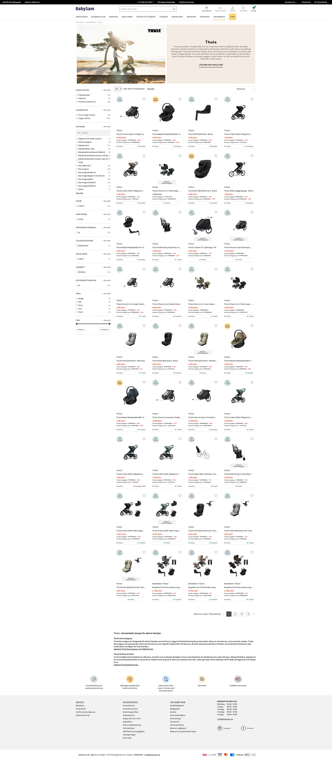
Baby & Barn (127, 17)
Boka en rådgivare (32, 2)
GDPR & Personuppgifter (134, 731)
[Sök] (174, 8)
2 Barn (81, 259)
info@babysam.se (225, 719)
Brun (80, 305)
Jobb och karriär (83, 715)
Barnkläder (177, 17)
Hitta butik (306, 2)
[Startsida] (85, 9)
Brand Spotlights (177, 715)
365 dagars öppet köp (166, 2)
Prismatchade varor (87, 102)
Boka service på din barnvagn (183, 731)
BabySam (80, 705)
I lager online (84, 118)
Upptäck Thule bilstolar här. (126, 665)
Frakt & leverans (130, 709)
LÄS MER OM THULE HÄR (211, 65)
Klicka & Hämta (177, 725)
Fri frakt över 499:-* (146, 2)
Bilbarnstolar (98, 17)
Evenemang (175, 718)
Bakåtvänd (83, 245)
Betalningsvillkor (131, 712)
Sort (80, 308)
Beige (81, 298)
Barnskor (191, 17)
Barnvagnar (82, 17)
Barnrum (113, 17)
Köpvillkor (127, 722)
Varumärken (219, 17)
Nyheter (82, 98)
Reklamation (129, 715)
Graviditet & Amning (146, 17)
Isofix (80, 219)
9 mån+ (81, 206)
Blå (79, 302)
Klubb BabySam (177, 705)
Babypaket (175, 709)
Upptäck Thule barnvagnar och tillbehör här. (134, 649)
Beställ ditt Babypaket (12, 2)
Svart (80, 312)
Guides (173, 712)
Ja (79, 232)
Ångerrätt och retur (132, 718)
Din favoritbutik (320, 2)
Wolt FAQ (127, 738)
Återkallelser (129, 728)
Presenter (205, 17)
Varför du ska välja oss (85, 712)
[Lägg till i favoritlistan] (144, 99)
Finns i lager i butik (86, 115)
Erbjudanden (84, 95)
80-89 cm (82, 272)
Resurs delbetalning (132, 725)
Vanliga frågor (129, 735)
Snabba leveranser (186, 2)
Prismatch (174, 722)
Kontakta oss (129, 705)
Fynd (232, 17)
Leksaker (164, 17)
